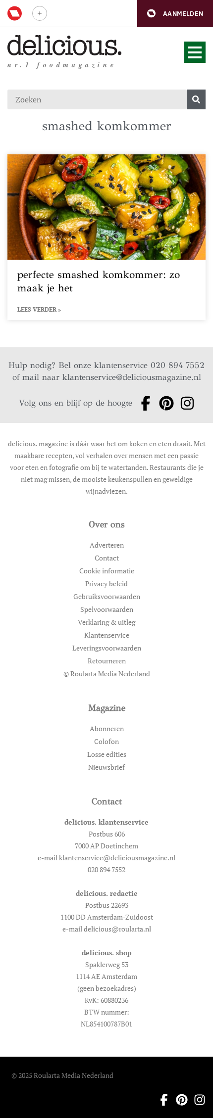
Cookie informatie (106, 570)
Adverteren (107, 545)
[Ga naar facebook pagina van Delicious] (142, 403)
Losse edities (106, 754)
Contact (107, 557)
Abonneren (107, 728)
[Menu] (195, 52)
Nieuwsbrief (106, 767)
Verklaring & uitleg (106, 622)
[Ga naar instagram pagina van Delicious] (184, 403)
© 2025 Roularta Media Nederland (62, 1075)
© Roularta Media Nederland (106, 673)
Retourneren (107, 660)
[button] (175, 13)
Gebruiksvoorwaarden (106, 596)
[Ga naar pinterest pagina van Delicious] (163, 403)
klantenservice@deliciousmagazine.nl (131, 377)
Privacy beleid (106, 583)
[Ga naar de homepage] (64, 45)
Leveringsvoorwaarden (106, 647)
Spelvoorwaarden (106, 609)
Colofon (106, 741)
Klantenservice (106, 635)
